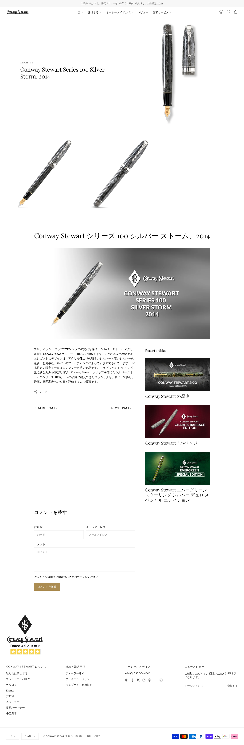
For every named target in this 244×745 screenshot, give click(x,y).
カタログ (11, 684)
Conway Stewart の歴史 (167, 396)
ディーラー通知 (75, 673)
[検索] (228, 12)
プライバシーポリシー (79, 679)
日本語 (28, 736)
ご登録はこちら (155, 3)
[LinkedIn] (161, 680)
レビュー (142, 12)
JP (10, 736)
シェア (43, 391)
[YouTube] (155, 680)
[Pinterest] (149, 680)
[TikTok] (144, 680)
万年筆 (10, 696)
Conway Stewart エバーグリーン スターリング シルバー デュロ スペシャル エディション (177, 495)
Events (10, 690)
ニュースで (12, 701)
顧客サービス (161, 12)
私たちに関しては (16, 673)
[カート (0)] (236, 12)
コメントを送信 (47, 586)
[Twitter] (138, 680)
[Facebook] (132, 680)
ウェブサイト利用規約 (79, 684)
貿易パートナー (15, 707)
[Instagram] (126, 680)
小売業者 (11, 713)
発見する (93, 12)
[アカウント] (221, 12)
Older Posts (47, 407)
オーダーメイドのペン (119, 12)
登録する (232, 685)
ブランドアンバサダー (19, 679)
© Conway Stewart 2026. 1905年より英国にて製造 (72, 736)
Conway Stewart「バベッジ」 (173, 443)
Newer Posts (121, 407)
